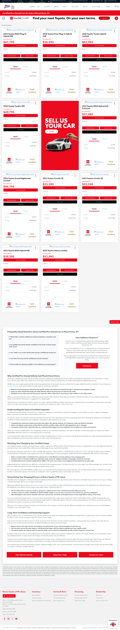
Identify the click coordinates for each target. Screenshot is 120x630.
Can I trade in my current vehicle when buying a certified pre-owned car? (33, 352)
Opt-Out (73, 627)
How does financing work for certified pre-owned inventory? (29, 358)
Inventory (36, 591)
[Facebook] (4, 618)
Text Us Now (21, 59)
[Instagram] (8, 618)
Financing (79, 591)
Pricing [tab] (26, 66)
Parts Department (58, 600)
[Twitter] (12, 618)
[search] (118, 6)
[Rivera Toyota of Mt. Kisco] (7, 6)
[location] (48, 1)
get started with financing (44, 485)
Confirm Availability (20, 45)
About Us (99, 595)
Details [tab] (15, 66)
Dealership (101, 591)
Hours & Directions (102, 600)
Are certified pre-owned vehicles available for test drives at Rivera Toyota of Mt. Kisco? (32, 346)
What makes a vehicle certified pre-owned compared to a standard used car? (32, 338)
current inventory (12, 386)
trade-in (82, 348)
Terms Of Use (27, 627)
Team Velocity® (93, 627)
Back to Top (115, 322)
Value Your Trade (29, 55)
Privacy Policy (19, 627)
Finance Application (81, 598)
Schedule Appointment (60, 595)
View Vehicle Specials (23, 554)
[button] (35, 31)
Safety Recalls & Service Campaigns (61, 627)
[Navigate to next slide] (118, 18)
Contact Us (87, 365)
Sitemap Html (40, 627)
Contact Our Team (96, 554)
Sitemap (34, 627)
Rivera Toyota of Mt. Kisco (9, 627)
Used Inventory (36, 598)
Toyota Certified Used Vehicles (41, 600)
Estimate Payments (11, 55)
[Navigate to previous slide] (1, 18)
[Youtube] (16, 618)
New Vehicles (36, 595)
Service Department (59, 598)
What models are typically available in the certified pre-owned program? (33, 364)
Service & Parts (59, 591)
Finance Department (81, 595)
